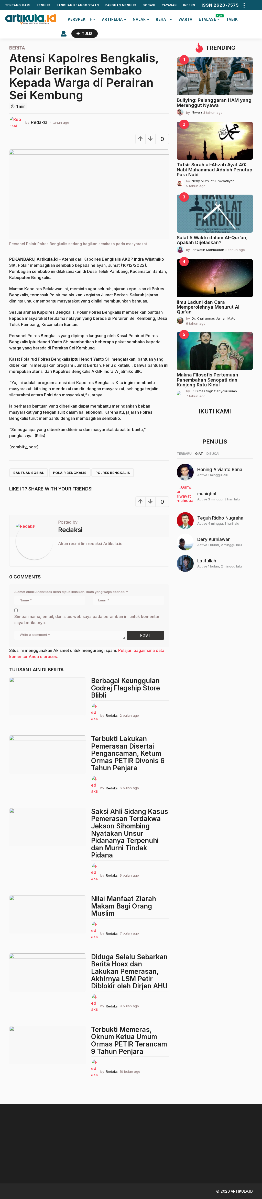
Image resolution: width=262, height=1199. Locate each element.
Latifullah (206, 560)
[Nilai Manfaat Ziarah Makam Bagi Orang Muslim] (47, 914)
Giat (199, 453)
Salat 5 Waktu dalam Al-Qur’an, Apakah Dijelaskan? (212, 240)
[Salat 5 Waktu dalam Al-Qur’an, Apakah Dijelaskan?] (215, 214)
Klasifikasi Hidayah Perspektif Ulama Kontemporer (137, 1163)
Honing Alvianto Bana (219, 469)
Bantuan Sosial (28, 473)
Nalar (139, 19)
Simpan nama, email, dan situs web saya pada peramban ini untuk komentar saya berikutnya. (86, 619)
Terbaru (184, 453)
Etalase (209, 18)
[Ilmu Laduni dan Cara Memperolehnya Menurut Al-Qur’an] (215, 278)
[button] (244, 5)
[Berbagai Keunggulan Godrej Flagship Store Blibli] (47, 696)
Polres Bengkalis (112, 473)
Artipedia (112, 19)
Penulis (43, 5)
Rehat (162, 19)
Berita (17, 48)
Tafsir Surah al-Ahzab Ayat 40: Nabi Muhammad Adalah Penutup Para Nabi (214, 169)
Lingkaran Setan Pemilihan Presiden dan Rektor (35, 1163)
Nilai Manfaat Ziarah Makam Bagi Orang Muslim (123, 906)
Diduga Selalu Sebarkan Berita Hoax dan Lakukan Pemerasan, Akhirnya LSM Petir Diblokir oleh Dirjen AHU (129, 971)
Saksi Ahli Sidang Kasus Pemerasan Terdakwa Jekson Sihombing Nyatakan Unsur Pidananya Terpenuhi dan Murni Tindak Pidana (129, 833)
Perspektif (80, 19)
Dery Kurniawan (214, 539)
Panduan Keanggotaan (78, 5)
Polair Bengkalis (69, 473)
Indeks (189, 5)
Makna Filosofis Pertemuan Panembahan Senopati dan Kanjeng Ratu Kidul (207, 379)
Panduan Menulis (120, 5)
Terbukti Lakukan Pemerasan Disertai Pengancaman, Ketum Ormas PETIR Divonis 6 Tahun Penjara (128, 753)
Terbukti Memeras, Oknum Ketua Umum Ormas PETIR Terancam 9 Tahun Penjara (129, 1040)
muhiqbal (206, 493)
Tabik (232, 19)
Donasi (149, 5)
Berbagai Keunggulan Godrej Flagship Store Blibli (125, 688)
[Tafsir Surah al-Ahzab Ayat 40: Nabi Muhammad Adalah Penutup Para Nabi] (215, 141)
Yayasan (169, 5)
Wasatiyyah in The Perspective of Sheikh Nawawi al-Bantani (86, 1163)
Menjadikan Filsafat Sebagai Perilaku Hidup (239, 1161)
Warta (185, 19)
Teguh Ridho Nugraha (220, 518)
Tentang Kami (17, 5)
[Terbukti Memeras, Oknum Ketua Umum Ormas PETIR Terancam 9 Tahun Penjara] (47, 1045)
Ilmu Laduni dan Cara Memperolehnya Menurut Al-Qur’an (209, 307)
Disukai (212, 453)
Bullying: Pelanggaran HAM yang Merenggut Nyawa (214, 102)
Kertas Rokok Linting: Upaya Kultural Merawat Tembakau (188, 1163)
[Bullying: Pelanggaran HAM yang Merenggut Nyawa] (215, 76)
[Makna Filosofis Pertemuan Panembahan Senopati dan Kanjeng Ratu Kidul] (215, 351)
